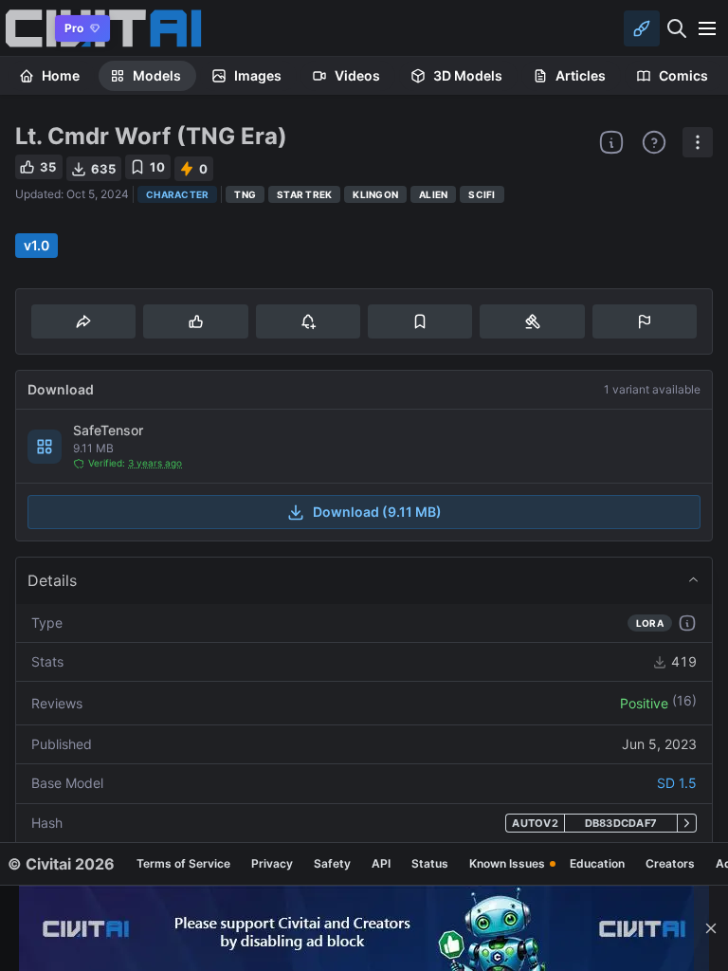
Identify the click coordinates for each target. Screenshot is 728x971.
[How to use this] (687, 623)
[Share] (83, 321)
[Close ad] (711, 928)
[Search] (677, 28)
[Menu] (707, 28)
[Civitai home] (24, 28)
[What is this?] (611, 142)
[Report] (644, 321)
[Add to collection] (420, 321)
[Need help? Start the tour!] (654, 142)
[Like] (195, 321)
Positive (644, 703)
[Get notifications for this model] (308, 321)
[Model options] (697, 142)
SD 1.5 (677, 783)
